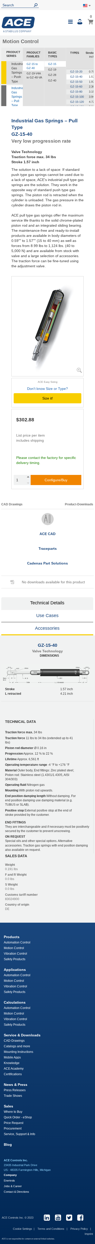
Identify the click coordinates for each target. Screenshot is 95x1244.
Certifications (13, 1074)
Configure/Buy (56, 480)
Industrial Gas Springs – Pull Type (17, 96)
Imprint (89, 1233)
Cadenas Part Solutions (47, 563)
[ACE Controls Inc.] (18, 24)
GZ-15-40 (76, 76)
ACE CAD (47, 534)
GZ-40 (52, 80)
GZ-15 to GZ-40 (32, 66)
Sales (8, 1106)
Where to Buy (13, 1112)
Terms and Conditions (51, 1228)
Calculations (15, 1002)
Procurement (13, 1128)
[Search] (37, 5)
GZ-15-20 (76, 71)
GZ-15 (52, 63)
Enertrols (9, 1180)
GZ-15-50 (76, 81)
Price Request (13, 1123)
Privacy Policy (79, 1228)
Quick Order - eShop (18, 1117)
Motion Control (14, 948)
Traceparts (48, 548)
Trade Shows (13, 1096)
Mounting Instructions (18, 1052)
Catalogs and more (17, 1046)
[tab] (47, 603)
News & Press (15, 1085)
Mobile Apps (12, 1057)
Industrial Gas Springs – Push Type (17, 72)
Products (12, 937)
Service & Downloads (22, 1035)
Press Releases (15, 1090)
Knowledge (12, 1063)
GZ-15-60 (76, 86)
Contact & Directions (16, 1191)
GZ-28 (52, 74)
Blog (8, 1144)
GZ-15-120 (77, 101)
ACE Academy (14, 1068)
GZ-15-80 (76, 91)
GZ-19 (52, 69)
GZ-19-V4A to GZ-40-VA (34, 75)
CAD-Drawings (14, 1040)
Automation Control (17, 942)
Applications (15, 970)
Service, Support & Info (19, 1134)
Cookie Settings (22, 1228)
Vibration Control (15, 953)
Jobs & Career (13, 1186)
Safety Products (14, 959)
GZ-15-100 (77, 96)
